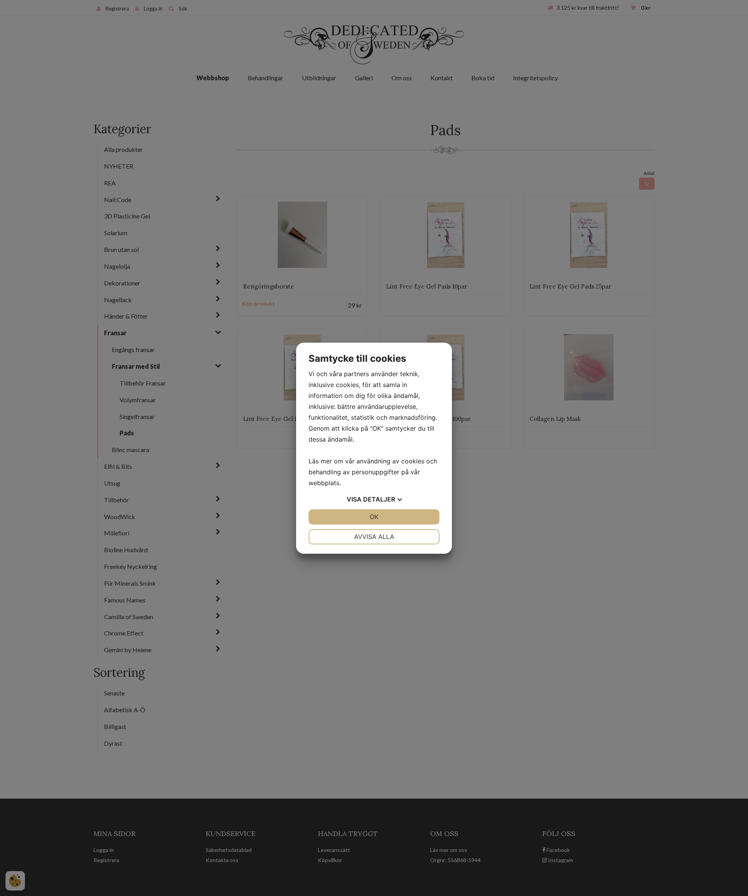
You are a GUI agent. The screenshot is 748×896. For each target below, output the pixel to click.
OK (374, 517)
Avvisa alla (374, 536)
